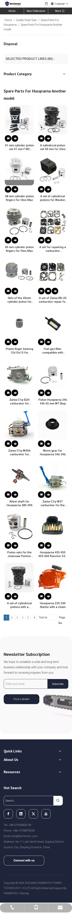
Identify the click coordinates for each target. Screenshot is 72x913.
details (17, 137)
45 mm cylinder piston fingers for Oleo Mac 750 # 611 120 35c (19, 249)
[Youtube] (46, 813)
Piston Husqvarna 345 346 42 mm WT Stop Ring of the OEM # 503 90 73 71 (52, 401)
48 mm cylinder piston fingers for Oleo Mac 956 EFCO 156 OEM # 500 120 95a (19, 198)
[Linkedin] (20, 813)
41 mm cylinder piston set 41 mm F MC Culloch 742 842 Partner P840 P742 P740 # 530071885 (19, 147)
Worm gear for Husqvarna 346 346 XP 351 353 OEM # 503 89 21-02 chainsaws (53, 452)
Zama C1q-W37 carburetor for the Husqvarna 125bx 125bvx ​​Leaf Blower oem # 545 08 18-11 (52, 503)
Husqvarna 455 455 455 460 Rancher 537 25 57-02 (52, 554)
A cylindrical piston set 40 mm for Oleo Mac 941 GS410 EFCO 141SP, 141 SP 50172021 (52, 147)
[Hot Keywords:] (58, 800)
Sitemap (24, 893)
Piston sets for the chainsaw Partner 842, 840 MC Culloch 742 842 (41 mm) (19, 554)
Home (12, 10)
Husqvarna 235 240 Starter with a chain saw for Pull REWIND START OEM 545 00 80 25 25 (52, 605)
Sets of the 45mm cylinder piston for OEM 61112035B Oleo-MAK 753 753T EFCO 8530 (19, 300)
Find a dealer (21, 699)
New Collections (36, 10)
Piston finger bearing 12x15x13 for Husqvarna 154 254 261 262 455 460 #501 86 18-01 (19, 350)
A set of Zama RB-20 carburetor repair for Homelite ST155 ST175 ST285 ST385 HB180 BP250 (52, 300)
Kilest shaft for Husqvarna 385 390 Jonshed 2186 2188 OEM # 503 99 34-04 (19, 503)
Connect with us (24, 860)
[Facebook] (8, 813)
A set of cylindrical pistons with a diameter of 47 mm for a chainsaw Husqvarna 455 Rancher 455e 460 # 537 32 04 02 (19, 605)
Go (60, 623)
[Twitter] (33, 813)
